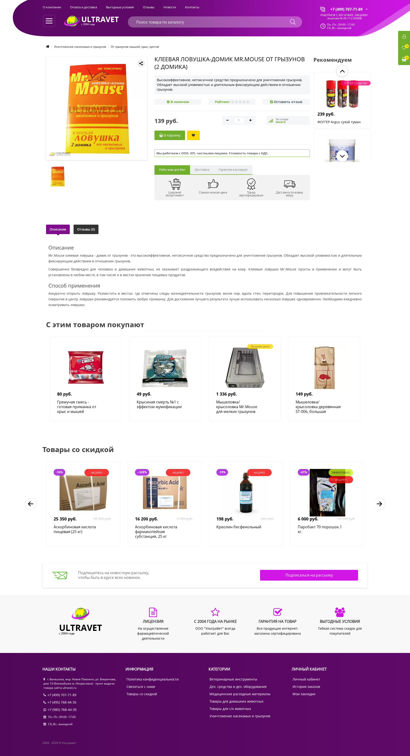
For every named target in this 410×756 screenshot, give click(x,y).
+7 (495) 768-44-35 (61, 702)
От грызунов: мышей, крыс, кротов (135, 47)
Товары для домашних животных (236, 701)
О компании (52, 7)
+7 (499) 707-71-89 (61, 695)
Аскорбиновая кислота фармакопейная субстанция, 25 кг (156, 531)
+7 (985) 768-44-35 (62, 709)
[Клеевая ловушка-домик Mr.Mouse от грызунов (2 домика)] (97, 108)
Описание (58, 229)
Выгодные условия (120, 7)
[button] (342, 71)
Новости (169, 7)
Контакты (192, 7)
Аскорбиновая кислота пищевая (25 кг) (75, 529)
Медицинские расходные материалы (240, 694)
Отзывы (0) (86, 229)
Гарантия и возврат (233, 169)
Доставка (202, 169)
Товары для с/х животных (230, 708)
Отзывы (148, 7)
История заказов (306, 686)
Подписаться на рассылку (309, 575)
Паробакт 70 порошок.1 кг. (320, 529)
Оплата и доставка (83, 7)
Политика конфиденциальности (152, 679)
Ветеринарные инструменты (233, 679)
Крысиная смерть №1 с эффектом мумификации (159, 404)
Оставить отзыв (288, 101)
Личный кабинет (306, 679)
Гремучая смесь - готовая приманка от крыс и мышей (76, 407)
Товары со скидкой (141, 694)
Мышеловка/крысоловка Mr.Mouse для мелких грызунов (236, 407)
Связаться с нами (140, 686)
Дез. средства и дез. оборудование (238, 686)
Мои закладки (304, 694)
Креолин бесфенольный (238, 526)
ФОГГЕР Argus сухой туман (339, 122)
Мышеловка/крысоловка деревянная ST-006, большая (318, 407)
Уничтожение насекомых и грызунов (80, 47)
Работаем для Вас (172, 169)
